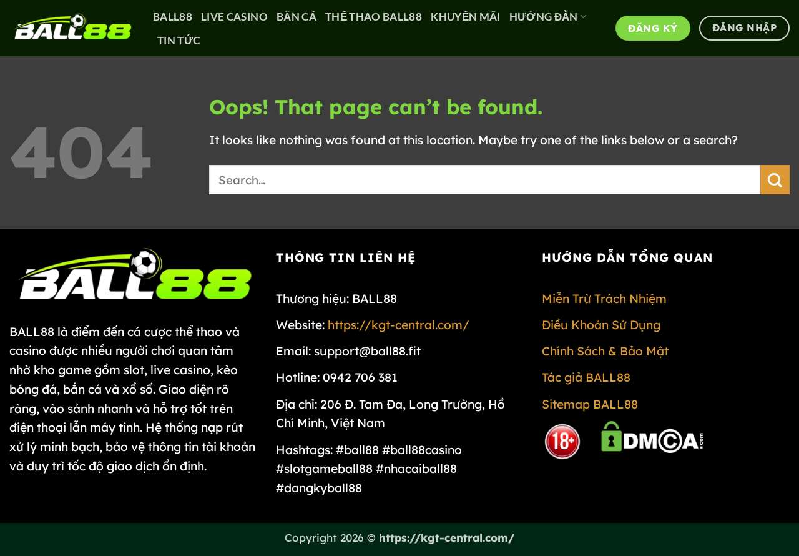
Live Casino (234, 16)
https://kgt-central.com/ (398, 324)
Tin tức (178, 40)
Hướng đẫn (543, 16)
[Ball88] (71, 27)
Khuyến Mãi (465, 16)
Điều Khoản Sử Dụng (601, 324)
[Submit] (775, 179)
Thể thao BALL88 (373, 16)
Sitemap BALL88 (590, 404)
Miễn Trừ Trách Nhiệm (604, 298)
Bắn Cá (296, 16)
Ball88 (172, 16)
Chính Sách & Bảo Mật (605, 351)
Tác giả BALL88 (586, 377)
